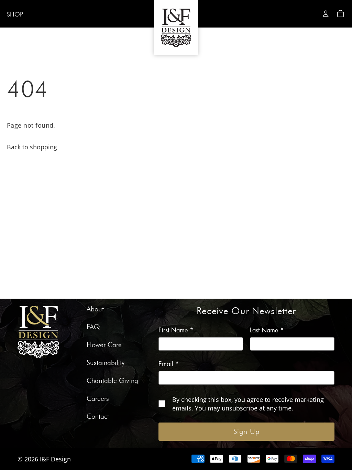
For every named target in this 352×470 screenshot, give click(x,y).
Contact (98, 416)
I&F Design (55, 459)
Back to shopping (32, 146)
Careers (98, 398)
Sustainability (105, 363)
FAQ (93, 327)
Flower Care (104, 345)
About (95, 309)
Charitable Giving (112, 380)
